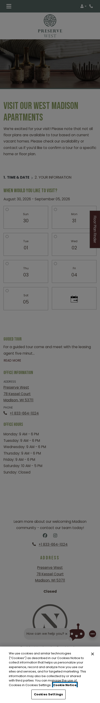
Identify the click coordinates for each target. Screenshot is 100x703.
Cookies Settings (48, 694)
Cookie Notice (65, 685)
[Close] (92, 654)
